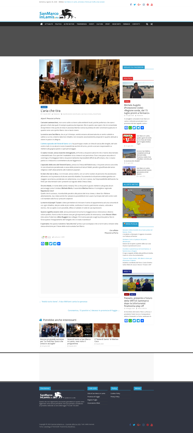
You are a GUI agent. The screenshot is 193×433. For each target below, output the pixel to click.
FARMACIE (126, 24)
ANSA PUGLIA (131, 224)
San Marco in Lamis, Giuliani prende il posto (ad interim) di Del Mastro (144, 171)
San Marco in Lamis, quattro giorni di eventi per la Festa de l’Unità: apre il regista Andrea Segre (144, 140)
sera (56, 144)
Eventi (91, 24)
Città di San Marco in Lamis (96, 393)
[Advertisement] (96, 41)
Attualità (49, 24)
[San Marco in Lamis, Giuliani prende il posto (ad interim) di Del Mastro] (129, 167)
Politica (58, 24)
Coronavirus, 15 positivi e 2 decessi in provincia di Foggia (94, 310)
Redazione (57, 114)
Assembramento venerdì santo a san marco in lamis (77, 114)
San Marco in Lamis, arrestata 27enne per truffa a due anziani (84, 2)
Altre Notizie (69, 24)
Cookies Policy (115, 393)
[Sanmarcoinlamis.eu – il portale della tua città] (41, 24)
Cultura (99, 24)
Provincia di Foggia (93, 397)
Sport (107, 24)
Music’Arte (116, 24)
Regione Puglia (92, 400)
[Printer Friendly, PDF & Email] (46, 237)
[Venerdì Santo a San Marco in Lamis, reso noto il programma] (79, 324)
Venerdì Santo (97, 114)
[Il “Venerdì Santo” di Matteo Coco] (106, 324)
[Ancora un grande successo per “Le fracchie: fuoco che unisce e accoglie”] (52, 324)
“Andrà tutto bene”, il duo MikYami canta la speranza (63, 301)
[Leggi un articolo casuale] (151, 24)
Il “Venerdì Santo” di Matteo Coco (106, 340)
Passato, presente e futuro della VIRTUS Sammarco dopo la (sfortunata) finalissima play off (138, 301)
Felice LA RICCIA (142, 308)
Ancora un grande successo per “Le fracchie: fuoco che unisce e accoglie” (52, 341)
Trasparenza (82, 24)
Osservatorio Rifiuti (93, 403)
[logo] (57, 393)
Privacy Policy (115, 397)
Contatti (136, 24)
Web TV (133, 294)
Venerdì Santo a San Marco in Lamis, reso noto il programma (79, 341)
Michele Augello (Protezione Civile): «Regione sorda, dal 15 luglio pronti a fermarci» (136, 108)
